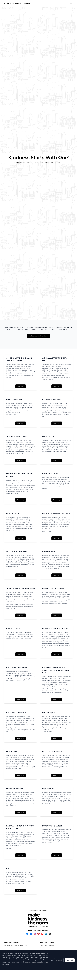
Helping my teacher (52, 752)
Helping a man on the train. (56, 513)
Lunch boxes (12, 752)
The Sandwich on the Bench (20, 589)
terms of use (43, 963)
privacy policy (31, 963)
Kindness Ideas (8, 948)
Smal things (48, 437)
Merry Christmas (14, 789)
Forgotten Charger (52, 826)
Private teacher (14, 400)
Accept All (69, 960)
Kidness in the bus (51, 400)
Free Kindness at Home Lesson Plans (50, 948)
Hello (9, 869)
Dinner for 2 (48, 713)
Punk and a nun (50, 474)
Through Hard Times (16, 437)
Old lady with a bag (16, 552)
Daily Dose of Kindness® (47, 945)
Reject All (59, 960)
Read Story (20, 386)
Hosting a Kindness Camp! (55, 629)
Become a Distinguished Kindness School (15, 945)
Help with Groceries (16, 668)
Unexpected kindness (53, 589)
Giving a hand (49, 552)
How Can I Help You (16, 713)
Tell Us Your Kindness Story (38, 336)
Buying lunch (13, 629)
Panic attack (12, 513)
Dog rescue (48, 789)
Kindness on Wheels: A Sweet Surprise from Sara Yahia (55, 670)
